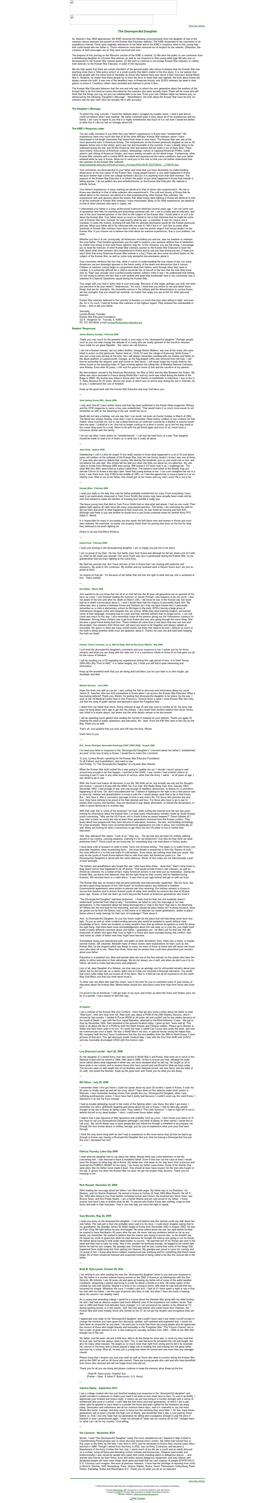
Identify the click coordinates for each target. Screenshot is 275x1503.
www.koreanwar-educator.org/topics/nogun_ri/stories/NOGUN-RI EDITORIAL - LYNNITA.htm (129, 164)
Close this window (197, 26)
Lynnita (117, 1492)
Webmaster (118, 1490)
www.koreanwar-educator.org (146, 1494)
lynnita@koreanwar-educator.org (124, 322)
